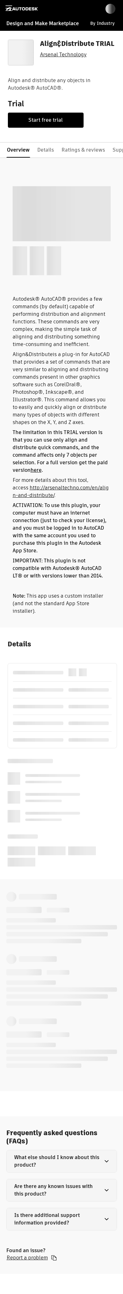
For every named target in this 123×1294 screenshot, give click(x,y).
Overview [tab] (18, 149)
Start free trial (45, 120)
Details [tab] (45, 149)
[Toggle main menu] (9, 8)
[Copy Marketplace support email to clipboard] (54, 1258)
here (36, 470)
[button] (62, 1161)
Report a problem (27, 1257)
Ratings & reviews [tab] (83, 149)
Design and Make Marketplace (42, 23)
